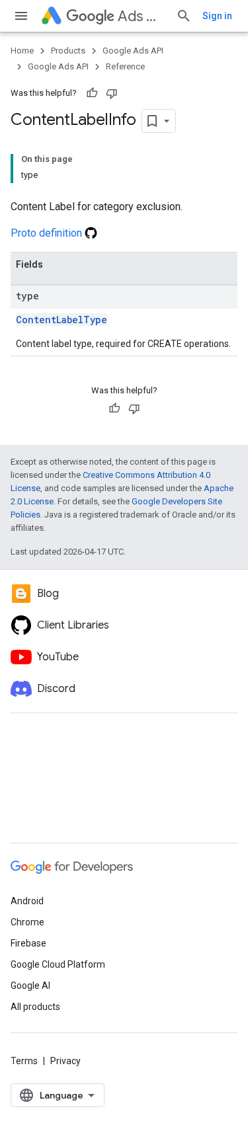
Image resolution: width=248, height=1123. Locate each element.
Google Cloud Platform (58, 964)
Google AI (30, 985)
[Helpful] (92, 93)
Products (68, 51)
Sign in (217, 16)
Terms (24, 1061)
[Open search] (184, 16)
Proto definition (48, 233)
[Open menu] (21, 16)
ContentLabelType (61, 319)
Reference (125, 66)
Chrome (27, 922)
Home (22, 51)
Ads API (141, 16)
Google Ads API (133, 51)
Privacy (65, 1061)
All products (35, 1006)
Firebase (28, 943)
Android (27, 901)
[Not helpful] (112, 93)
